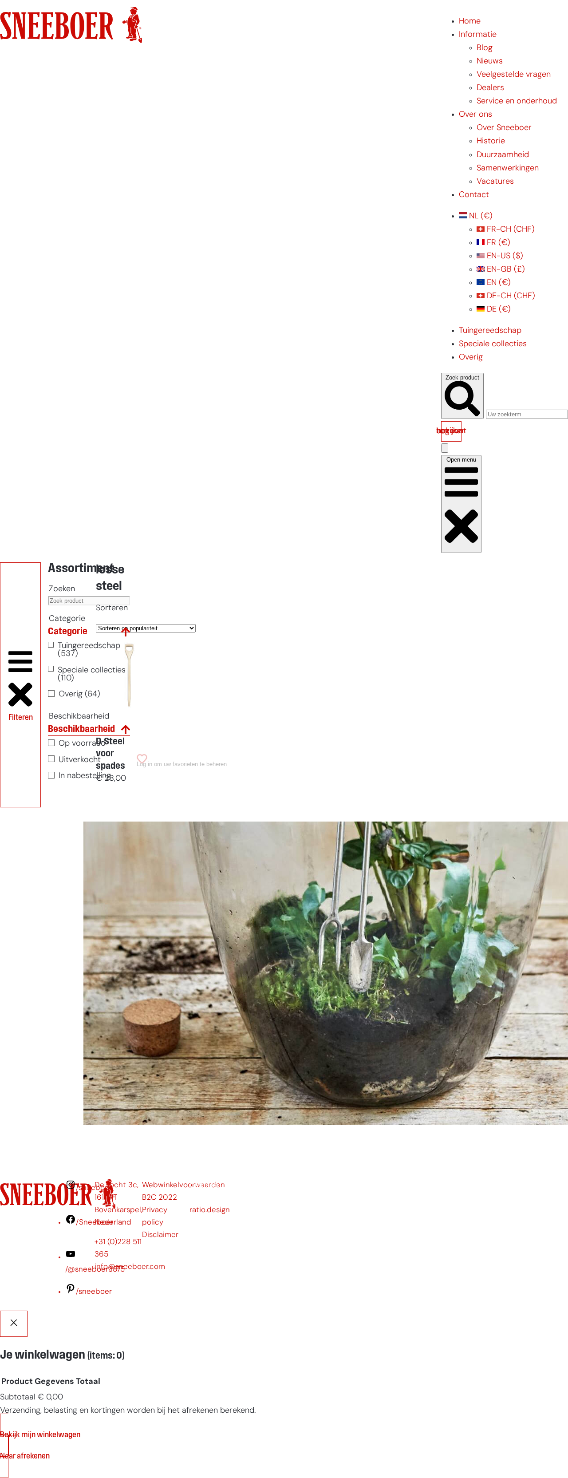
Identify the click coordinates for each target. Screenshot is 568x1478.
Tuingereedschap (490, 331)
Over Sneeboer (504, 128)
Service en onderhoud (517, 101)
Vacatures (495, 182)
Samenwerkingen (508, 168)
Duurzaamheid (503, 155)
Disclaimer (160, 1235)
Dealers (490, 88)
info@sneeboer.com (130, 1267)
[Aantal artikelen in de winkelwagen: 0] (444, 448)
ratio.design (209, 1210)
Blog (485, 48)
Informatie (478, 35)
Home (470, 21)
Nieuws (490, 61)
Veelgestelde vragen (514, 75)
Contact (474, 195)
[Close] (14, 1323)
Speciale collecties (493, 344)
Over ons (475, 115)
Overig (471, 357)
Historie (491, 141)
